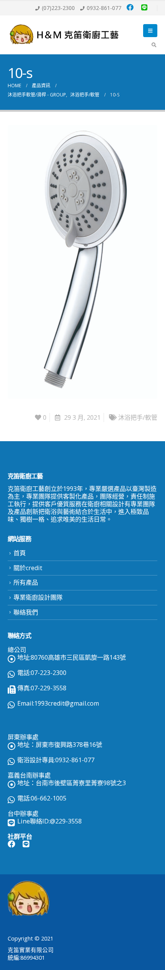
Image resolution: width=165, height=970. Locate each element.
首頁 (19, 553)
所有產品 (25, 582)
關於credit (27, 568)
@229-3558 (66, 821)
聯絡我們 (25, 612)
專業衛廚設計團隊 (38, 597)
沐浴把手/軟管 (137, 417)
